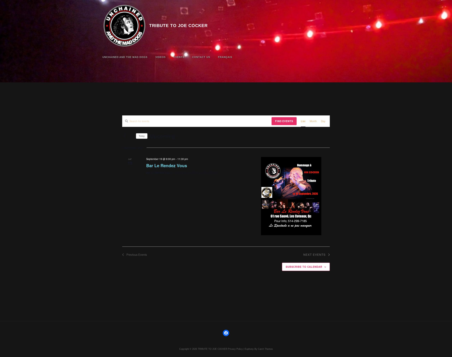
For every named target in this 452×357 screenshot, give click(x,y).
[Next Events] (131, 136)
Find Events (284, 121)
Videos (160, 57)
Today (142, 135)
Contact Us (201, 57)
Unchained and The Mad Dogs (124, 57)
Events (179, 57)
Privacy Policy (235, 349)
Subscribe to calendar (304, 266)
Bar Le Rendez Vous (166, 165)
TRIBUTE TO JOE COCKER (178, 25)
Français (225, 57)
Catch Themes (265, 349)
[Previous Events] (124, 136)
